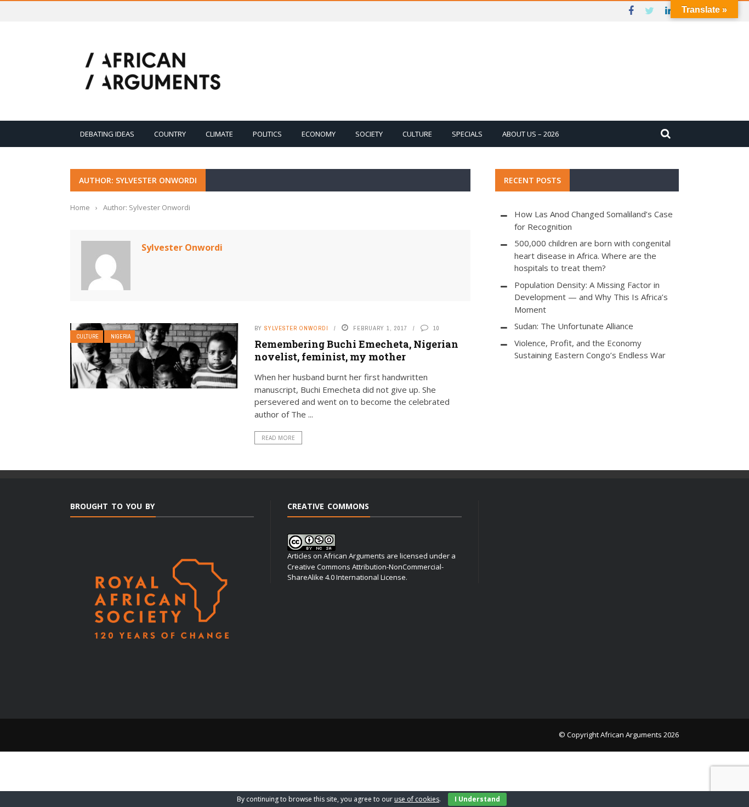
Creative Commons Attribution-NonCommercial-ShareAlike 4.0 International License (365, 572)
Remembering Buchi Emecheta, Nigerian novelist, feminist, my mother (356, 350)
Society (369, 134)
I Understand (477, 799)
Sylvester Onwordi (182, 247)
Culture (417, 134)
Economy (319, 134)
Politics (267, 134)
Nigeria (120, 336)
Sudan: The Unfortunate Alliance (573, 325)
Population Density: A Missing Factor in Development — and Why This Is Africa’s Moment (591, 297)
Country (170, 134)
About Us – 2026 (530, 134)
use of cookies (416, 799)
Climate (219, 134)
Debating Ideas (107, 134)
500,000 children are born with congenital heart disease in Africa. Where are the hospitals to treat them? (592, 255)
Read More (278, 438)
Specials (467, 134)
